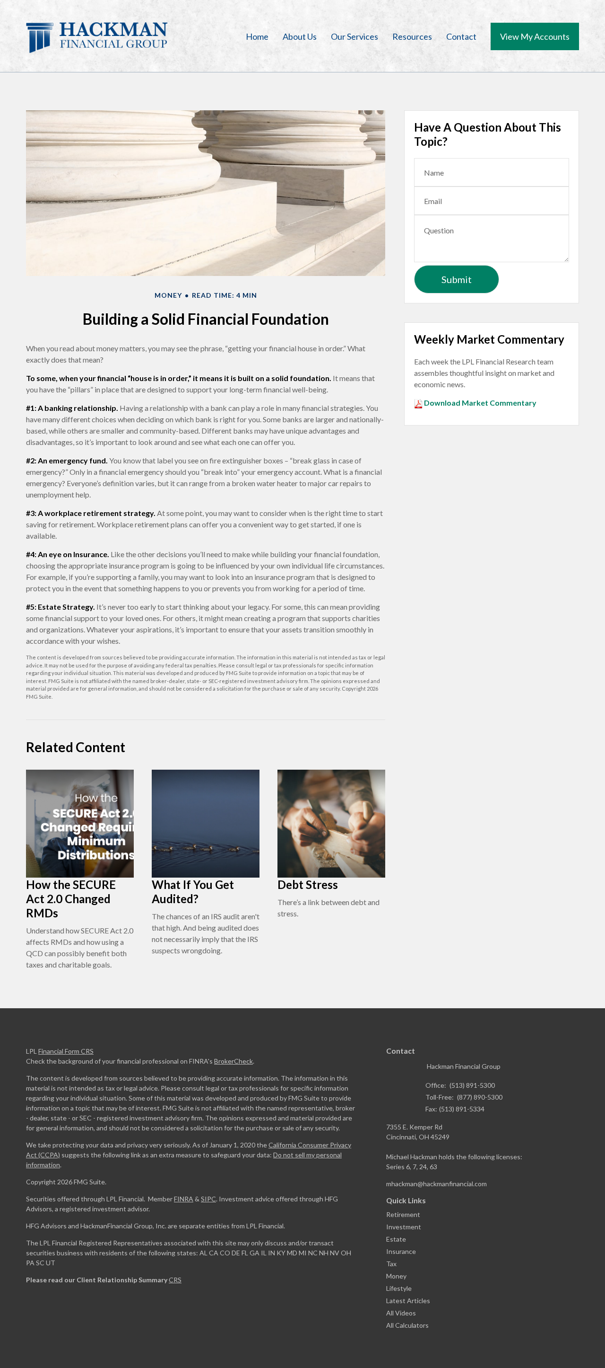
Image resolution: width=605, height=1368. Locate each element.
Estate (396, 1239)
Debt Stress (307, 884)
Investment (403, 1227)
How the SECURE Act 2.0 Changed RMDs (71, 899)
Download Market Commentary (479, 402)
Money (396, 1276)
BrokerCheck (233, 1061)
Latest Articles (408, 1301)
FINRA (183, 1199)
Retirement (403, 1214)
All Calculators (407, 1325)
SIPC (208, 1199)
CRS (175, 1280)
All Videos (401, 1313)
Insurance (401, 1251)
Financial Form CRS (66, 1051)
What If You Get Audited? (193, 892)
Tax (391, 1264)
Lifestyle (399, 1288)
